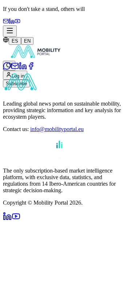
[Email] (6, 22)
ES (15, 41)
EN (27, 41)
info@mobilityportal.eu (57, 129)
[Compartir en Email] (15, 68)
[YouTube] (17, 22)
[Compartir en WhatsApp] (7, 68)
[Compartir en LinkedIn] (23, 68)
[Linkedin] (12, 22)
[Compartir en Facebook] (31, 68)
